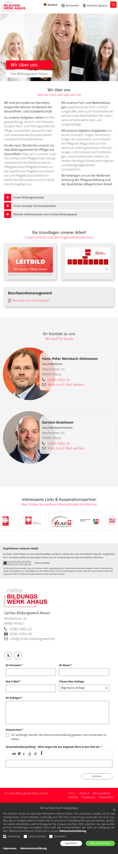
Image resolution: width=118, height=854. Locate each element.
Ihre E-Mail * (13, 681)
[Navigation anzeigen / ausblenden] (113, 5)
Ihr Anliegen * (14, 698)
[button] (8, 655)
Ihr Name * (65, 665)
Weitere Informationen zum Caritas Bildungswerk (45, 214)
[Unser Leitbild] (30, 260)
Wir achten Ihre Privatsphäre (59, 808)
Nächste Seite (107, 521)
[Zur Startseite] (13, 6)
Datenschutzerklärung (72, 831)
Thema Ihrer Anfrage (71, 681)
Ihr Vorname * (14, 665)
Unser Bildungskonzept (28, 197)
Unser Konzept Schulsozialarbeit (34, 206)
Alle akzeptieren (100, 843)
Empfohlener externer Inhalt (20, 548)
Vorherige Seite (11, 521)
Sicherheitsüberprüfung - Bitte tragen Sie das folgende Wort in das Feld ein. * (54, 747)
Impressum (9, 848)
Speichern (71, 843)
